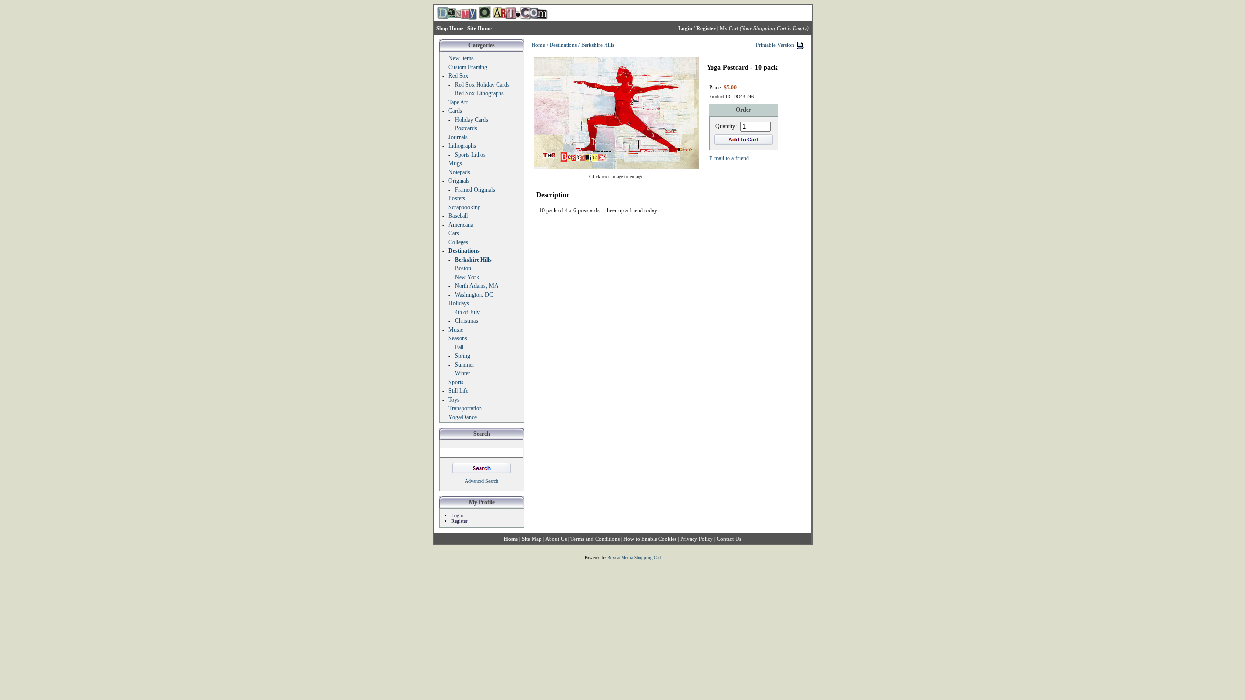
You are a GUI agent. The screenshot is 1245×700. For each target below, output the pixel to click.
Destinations (563, 45)
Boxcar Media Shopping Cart (634, 557)
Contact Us (729, 539)
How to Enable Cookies (649, 539)
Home (538, 45)
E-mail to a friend (729, 158)
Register (459, 521)
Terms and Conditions (595, 539)
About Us (556, 539)
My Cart (729, 28)
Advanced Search (481, 481)
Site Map (532, 539)
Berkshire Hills (597, 45)
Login (457, 515)
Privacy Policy (696, 539)
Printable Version (775, 45)
